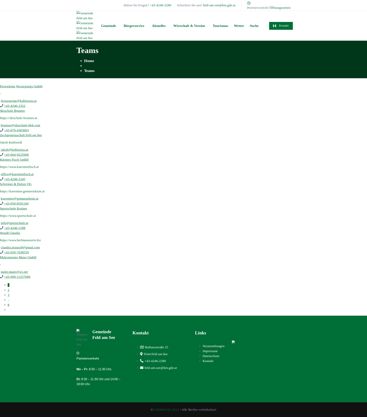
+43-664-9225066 (16, 154)
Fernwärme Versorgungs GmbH (21, 86)
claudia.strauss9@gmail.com (20, 247)
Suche (254, 26)
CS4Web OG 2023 (166, 409)
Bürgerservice (134, 26)
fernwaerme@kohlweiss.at (19, 101)
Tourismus (220, 26)
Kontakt (208, 361)
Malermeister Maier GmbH (18, 257)
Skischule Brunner (12, 111)
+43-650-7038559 (16, 252)
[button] (109, 26)
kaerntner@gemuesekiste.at (19, 198)
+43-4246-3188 (14, 228)
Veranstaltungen (214, 346)
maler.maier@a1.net (14, 272)
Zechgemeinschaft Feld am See (21, 135)
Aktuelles (159, 26)
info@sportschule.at (14, 223)
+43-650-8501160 (16, 203)
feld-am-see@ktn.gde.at (219, 5)
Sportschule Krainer (13, 208)
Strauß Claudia (10, 233)
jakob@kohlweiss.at (14, 150)
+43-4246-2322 (14, 106)
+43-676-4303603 (16, 130)
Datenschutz (211, 356)
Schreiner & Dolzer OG (16, 184)
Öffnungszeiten (280, 8)
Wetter (239, 26)
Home (89, 61)
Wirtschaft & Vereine (189, 26)
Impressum (210, 351)
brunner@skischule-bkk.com (20, 125)
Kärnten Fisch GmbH (14, 159)
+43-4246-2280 (160, 5)
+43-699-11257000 (17, 277)
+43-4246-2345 (14, 179)
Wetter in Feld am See (254, 332)
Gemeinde (108, 26)
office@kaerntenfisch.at (17, 174)
